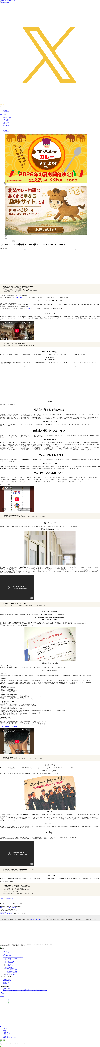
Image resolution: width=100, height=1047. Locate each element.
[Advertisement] (41, 1015)
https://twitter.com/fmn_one (6, 913)
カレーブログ (6, 120)
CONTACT (5, 1034)
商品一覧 (5, 123)
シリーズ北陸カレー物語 (11, 970)
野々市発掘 (8, 964)
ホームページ (28, 308)
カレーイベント (6, 951)
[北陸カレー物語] (4, 2)
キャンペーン (6, 952)
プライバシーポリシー (8, 1036)
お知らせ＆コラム (7, 122)
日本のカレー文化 (9, 965)
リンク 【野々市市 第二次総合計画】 (9, 726)
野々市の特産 (8, 967)
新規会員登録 (6, 111)
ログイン (5, 110)
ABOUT (5, 1028)
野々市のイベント (9, 961)
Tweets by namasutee (4, 993)
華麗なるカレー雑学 (10, 974)
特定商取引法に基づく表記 (9, 1037)
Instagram (2, 996)
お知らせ (5, 954)
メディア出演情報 (7, 955)
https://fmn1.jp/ (3, 912)
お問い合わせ (6, 125)
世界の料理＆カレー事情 (11, 971)
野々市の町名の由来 (10, 960)
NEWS (4, 1030)
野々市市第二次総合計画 (11, 958)
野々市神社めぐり (9, 962)
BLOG (4, 1031)
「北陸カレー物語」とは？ (9, 118)
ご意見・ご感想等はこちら (6, 898)
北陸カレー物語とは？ (5, 0)
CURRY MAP (6, 1032)
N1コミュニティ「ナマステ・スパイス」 (13, 957)
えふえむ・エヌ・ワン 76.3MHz (8, 907)
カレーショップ (6, 119)
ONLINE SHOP (6, 1033)
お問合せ (13, 0)
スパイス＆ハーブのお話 (11, 972)
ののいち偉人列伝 (9, 968)
